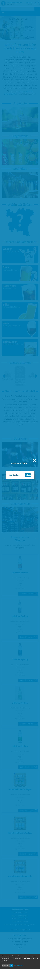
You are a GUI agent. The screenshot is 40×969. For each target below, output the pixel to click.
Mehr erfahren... (18, 966)
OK (11, 966)
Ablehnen (5, 966)
